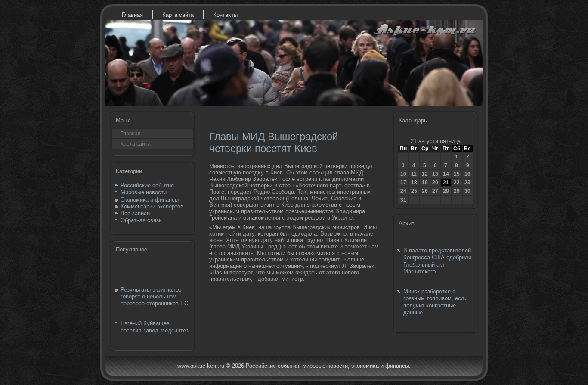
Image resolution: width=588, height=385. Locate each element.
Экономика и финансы (150, 199)
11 (414, 174)
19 (425, 183)
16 (467, 174)
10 (403, 174)
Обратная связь (141, 220)
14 (446, 174)
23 (467, 183)
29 (457, 191)
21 (446, 183)
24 (403, 191)
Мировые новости (144, 192)
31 (403, 200)
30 (467, 191)
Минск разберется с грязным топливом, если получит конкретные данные (435, 302)
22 (457, 183)
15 (457, 174)
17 (403, 183)
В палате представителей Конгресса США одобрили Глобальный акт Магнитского (437, 261)
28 (446, 191)
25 (414, 191)
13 (435, 174)
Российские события (147, 185)
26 (425, 191)
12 (425, 174)
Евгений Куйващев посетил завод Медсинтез (155, 326)
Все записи (135, 213)
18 (414, 183)
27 (435, 191)
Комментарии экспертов (152, 206)
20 (435, 183)
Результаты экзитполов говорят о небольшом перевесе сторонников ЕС (154, 296)
